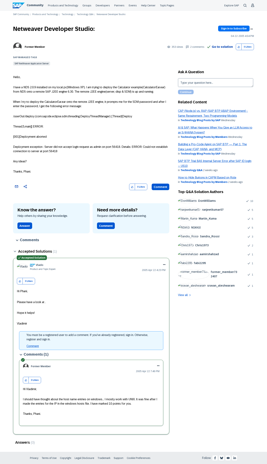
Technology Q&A (85, 14)
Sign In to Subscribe (234, 28)
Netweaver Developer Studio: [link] (111, 14)
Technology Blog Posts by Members (204, 136)
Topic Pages (167, 5)
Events (133, 5)
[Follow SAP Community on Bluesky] (221, 458)
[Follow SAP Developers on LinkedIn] (234, 458)
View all (183, 295)
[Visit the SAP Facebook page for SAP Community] (215, 458)
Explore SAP (231, 5)
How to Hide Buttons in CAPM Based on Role (207, 177)
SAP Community (21, 14)
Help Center (148, 5)
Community (35, 5)
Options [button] (251, 29)
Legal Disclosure (84, 458)
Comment (160, 187)
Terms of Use (49, 458)
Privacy (34, 458)
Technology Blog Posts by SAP (201, 120)
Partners (119, 5)
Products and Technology (63, 5)
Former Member (35, 46)
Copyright (65, 458)
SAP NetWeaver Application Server (32, 63)
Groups (86, 5)
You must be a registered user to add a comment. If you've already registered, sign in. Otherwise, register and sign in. (87, 337)
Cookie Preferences (138, 458)
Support (119, 458)
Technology (67, 14)
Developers (103, 5)
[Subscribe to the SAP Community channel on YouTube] (228, 458)
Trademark (104, 458)
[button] (239, 47)
